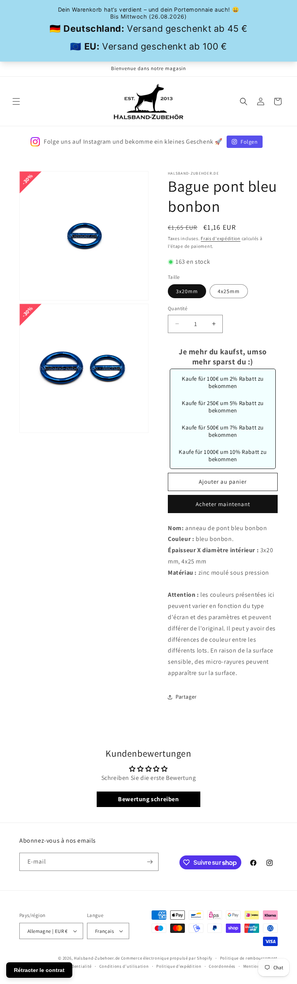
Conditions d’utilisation (124, 966)
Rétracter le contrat (39, 970)
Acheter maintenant (223, 504)
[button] (16, 101)
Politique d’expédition (178, 966)
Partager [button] (186, 696)
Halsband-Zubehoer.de (97, 958)
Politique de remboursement (249, 958)
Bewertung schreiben (148, 799)
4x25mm (229, 291)
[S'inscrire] (149, 862)
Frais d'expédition (221, 238)
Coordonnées (222, 966)
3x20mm (187, 291)
